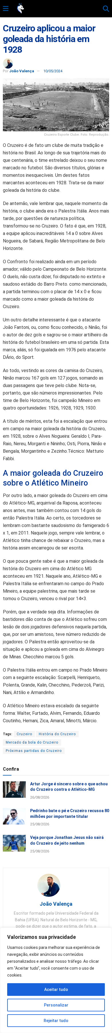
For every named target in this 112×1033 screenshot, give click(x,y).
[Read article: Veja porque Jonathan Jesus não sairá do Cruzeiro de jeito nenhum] (14, 843)
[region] (56, 980)
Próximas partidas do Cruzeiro (34, 751)
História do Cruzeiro (57, 734)
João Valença (21, 71)
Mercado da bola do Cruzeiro (32, 742)
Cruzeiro (24, 734)
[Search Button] (106, 9)
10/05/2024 (52, 71)
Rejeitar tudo (56, 1020)
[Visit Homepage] (55, 8)
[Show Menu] (5, 9)
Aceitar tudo (56, 989)
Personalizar (56, 1005)
